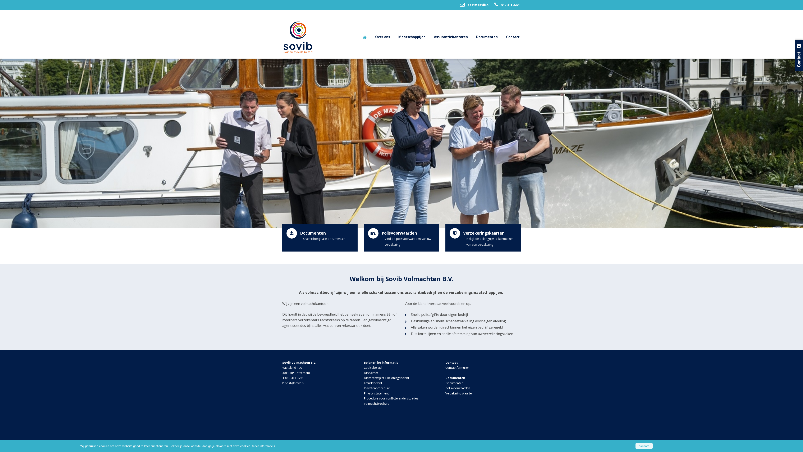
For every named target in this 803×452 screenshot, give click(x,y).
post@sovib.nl (478, 5)
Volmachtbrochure (376, 404)
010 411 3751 (510, 5)
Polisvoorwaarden (457, 388)
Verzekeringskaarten (459, 393)
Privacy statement (376, 393)
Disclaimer (371, 373)
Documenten (454, 383)
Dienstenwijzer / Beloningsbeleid (386, 378)
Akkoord (644, 446)
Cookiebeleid (373, 368)
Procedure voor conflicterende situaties (391, 398)
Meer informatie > (263, 446)
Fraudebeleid (373, 383)
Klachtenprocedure (377, 388)
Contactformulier (457, 368)
